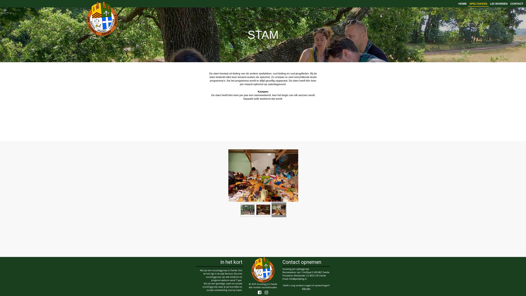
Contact (516, 3)
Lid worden (499, 3)
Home (462, 3)
